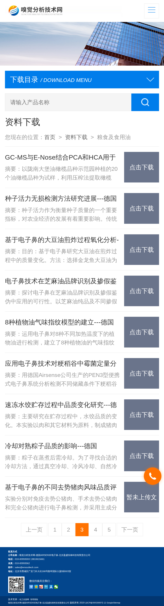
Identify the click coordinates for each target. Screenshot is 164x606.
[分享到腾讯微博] (46, 587)
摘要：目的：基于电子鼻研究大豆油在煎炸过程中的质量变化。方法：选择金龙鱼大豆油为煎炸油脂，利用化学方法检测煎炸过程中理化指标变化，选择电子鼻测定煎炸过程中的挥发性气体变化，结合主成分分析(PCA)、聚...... (61, 256)
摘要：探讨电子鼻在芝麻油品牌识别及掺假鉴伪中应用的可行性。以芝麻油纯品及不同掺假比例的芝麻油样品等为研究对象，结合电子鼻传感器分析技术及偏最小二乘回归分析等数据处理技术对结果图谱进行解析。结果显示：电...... (61, 297)
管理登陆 (34, 599)
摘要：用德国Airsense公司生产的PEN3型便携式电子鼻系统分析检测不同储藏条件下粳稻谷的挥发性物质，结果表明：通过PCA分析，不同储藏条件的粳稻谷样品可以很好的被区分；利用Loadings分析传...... (62, 380)
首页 (49, 137)
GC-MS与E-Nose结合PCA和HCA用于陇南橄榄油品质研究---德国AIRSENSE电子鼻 (61, 158)
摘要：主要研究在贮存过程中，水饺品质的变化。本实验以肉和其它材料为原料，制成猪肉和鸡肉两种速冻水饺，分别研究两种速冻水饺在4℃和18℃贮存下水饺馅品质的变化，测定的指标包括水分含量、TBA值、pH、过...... (62, 421)
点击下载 (141, 167)
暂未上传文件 (141, 503)
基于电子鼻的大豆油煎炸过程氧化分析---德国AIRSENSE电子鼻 (62, 240)
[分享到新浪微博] (41, 587)
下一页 (129, 529)
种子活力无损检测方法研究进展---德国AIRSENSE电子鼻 (61, 199)
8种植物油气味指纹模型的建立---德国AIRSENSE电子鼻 (59, 323)
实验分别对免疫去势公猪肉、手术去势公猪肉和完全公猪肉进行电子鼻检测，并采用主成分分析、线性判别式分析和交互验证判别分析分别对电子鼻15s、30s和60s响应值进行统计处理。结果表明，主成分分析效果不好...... (61, 504)
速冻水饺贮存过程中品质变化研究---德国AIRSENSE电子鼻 (61, 405)
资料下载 (76, 137)
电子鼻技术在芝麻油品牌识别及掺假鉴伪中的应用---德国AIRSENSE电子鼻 (61, 282)
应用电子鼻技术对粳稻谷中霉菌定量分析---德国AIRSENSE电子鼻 (61, 364)
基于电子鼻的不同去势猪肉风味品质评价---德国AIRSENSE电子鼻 (61, 488)
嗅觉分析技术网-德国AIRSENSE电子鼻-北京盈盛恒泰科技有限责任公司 (38, 603)
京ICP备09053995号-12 (95, 603)
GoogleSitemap (113, 603)
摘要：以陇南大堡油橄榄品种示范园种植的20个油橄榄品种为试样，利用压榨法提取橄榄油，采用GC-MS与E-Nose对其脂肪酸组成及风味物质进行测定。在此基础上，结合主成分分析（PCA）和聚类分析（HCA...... (61, 174)
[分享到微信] (56, 587)
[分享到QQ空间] (36, 587)
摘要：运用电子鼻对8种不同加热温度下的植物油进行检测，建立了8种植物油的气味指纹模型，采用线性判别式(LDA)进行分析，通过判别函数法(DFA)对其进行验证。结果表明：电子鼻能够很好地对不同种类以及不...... (60, 339)
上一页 (34, 529)
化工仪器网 (24, 599)
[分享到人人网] (51, 587)
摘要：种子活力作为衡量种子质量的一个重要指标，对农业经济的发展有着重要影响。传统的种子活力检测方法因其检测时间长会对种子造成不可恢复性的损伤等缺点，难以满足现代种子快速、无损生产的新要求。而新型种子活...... (61, 215)
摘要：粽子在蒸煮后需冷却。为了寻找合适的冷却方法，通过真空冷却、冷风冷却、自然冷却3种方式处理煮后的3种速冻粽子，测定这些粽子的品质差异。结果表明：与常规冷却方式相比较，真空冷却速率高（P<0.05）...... (61, 462)
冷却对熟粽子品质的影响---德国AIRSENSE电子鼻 (51, 446)
